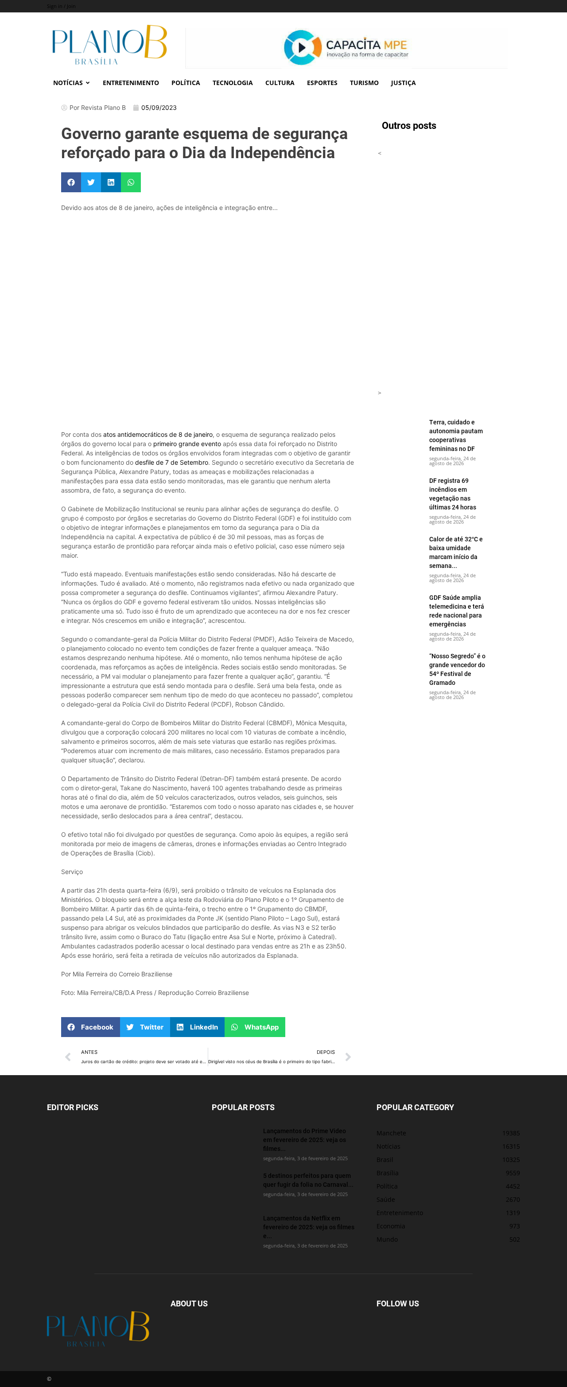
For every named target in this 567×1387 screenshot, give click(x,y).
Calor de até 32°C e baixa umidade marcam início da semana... (456, 552)
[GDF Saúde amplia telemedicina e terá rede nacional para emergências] (400, 608)
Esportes (322, 82)
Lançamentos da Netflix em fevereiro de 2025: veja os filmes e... (308, 1227)
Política (185, 82)
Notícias (68, 82)
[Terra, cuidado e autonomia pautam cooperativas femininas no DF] (400, 433)
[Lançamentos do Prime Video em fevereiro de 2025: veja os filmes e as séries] (234, 1142)
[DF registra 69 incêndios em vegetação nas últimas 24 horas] (400, 491)
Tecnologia (233, 82)
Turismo (364, 82)
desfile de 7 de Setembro (171, 462)
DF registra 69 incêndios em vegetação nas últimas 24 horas (452, 493)
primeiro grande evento (187, 443)
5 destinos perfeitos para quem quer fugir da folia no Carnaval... (308, 1180)
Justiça (403, 82)
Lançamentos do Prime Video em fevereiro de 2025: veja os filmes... (304, 1140)
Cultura (280, 82)
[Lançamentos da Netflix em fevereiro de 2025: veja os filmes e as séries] (234, 1229)
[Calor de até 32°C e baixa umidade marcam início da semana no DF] (400, 550)
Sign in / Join (61, 6)
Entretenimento (131, 82)
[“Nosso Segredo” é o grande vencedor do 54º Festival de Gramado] (400, 667)
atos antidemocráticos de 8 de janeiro (158, 434)
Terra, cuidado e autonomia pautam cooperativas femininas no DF (456, 435)
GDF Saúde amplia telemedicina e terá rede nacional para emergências (456, 610)
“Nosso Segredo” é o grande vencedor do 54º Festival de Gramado (457, 669)
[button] (71, 182)
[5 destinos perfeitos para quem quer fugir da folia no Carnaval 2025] (234, 1186)
